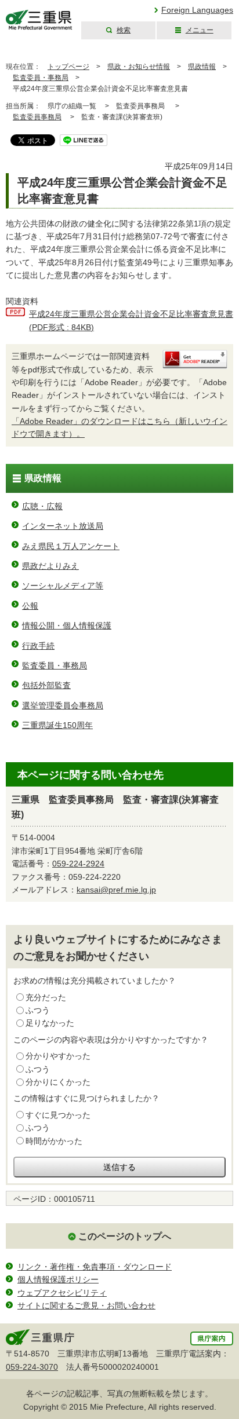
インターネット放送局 (62, 526)
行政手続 (38, 645)
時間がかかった (54, 1141)
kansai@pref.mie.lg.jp (116, 889)
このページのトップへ (124, 1236)
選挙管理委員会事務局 (62, 705)
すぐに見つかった (58, 1115)
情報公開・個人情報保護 (66, 625)
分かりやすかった (58, 1055)
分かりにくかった (58, 1082)
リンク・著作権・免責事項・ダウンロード (94, 1266)
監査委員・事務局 (40, 78)
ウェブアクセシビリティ (62, 1292)
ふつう (38, 1010)
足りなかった (50, 1022)
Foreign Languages (197, 9)
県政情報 (202, 67)
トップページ (68, 67)
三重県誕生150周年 (57, 725)
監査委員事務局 (37, 117)
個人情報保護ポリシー (58, 1279)
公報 (30, 605)
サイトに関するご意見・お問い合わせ (86, 1305)
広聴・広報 (42, 506)
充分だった (46, 997)
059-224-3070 (32, 1367)
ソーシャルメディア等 (62, 585)
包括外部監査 (46, 685)
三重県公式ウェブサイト (39, 20)
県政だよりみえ (50, 565)
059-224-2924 (78, 863)
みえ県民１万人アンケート (70, 546)
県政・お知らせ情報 (138, 67)
